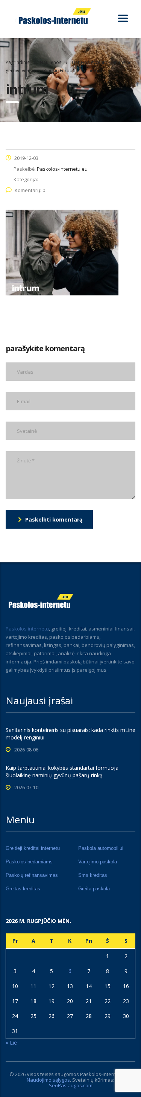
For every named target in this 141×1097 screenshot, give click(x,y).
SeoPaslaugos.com (70, 1085)
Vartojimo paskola (97, 861)
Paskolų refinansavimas (32, 875)
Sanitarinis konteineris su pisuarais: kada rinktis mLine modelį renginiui (70, 733)
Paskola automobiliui (100, 848)
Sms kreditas (92, 875)
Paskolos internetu (27, 628)
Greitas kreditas (23, 888)
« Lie (11, 1042)
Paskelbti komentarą (53, 519)
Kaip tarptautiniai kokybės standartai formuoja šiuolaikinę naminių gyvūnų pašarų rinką (62, 771)
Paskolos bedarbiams (29, 861)
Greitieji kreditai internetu (33, 848)
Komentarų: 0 (30, 190)
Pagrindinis (17, 62)
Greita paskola (94, 888)
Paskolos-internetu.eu (105, 1074)
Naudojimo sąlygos (48, 1079)
